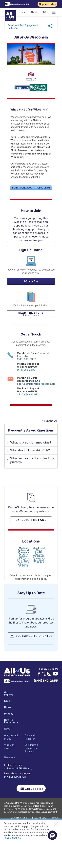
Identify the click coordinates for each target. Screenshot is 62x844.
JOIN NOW (31, 281)
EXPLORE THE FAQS (31, 520)
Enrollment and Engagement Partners (23, 26)
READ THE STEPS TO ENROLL (31, 313)
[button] (52, 835)
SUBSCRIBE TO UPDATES (34, 636)
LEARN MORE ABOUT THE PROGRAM (31, 187)
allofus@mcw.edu (27, 394)
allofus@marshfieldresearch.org (36, 383)
